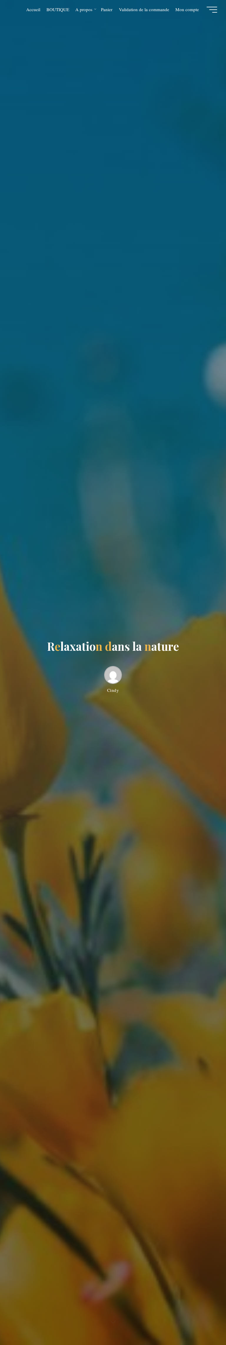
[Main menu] (212, 10)
